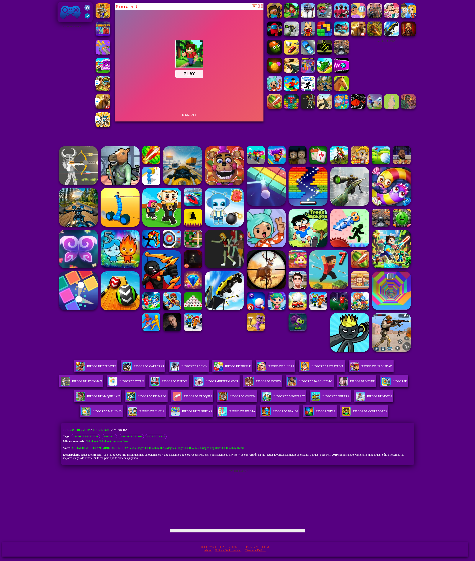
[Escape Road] (291, 53)
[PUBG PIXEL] (308, 17)
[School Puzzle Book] (358, 17)
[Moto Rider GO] (341, 53)
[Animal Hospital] (308, 35)
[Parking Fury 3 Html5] (308, 53)
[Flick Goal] (374, 108)
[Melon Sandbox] (274, 53)
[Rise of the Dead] (408, 108)
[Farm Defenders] (374, 35)
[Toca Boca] (274, 89)
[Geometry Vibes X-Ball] (341, 71)
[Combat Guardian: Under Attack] (308, 108)
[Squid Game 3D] (341, 17)
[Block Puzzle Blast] (291, 108)
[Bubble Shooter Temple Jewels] (274, 71)
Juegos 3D (109, 436)
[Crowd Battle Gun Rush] (103, 53)
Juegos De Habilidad (376, 366)
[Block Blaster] (324, 35)
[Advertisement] (73, 84)
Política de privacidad (228, 550)
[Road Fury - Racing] (341, 35)
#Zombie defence (110, 448)
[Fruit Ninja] (274, 108)
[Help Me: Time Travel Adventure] (408, 17)
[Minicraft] (291, 17)
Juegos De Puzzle (238, 366)
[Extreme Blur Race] (324, 17)
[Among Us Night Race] (274, 35)
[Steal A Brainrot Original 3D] (308, 71)
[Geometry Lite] (103, 35)
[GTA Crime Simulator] (374, 17)
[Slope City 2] (324, 53)
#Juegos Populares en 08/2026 (218, 448)
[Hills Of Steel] (324, 71)
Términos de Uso (255, 550)
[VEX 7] (308, 89)
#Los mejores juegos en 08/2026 (179, 448)
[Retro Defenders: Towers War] (103, 17)
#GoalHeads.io (84, 448)
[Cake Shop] (391, 17)
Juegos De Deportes (101, 366)
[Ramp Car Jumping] (391, 35)
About (208, 550)
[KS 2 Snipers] (291, 35)
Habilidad (101, 430)
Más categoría (156, 436)
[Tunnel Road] (358, 108)
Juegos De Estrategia (327, 366)
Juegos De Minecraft (85, 436)
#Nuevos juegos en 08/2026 (142, 448)
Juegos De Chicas (281, 366)
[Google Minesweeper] (391, 108)
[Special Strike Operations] (291, 71)
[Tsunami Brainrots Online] (103, 71)
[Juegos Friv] (87, 8)
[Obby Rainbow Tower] (291, 89)
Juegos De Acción (194, 366)
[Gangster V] (103, 108)
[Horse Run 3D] (341, 89)
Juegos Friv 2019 (76, 430)
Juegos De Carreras (149, 366)
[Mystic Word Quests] (103, 89)
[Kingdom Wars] (103, 126)
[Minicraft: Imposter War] (274, 17)
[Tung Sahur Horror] (408, 35)
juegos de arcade (131, 436)
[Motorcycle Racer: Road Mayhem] (324, 89)
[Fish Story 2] (341, 108)
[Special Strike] (324, 108)
